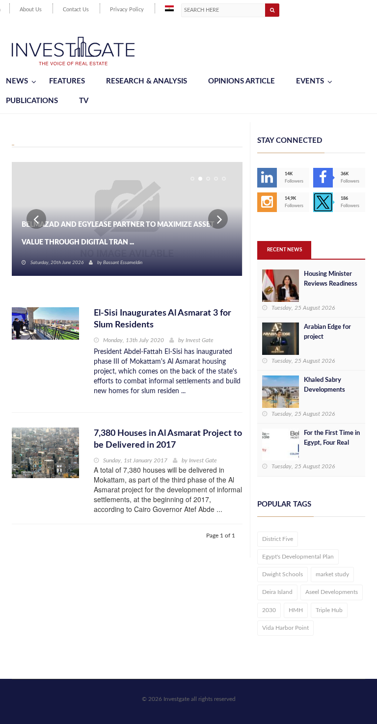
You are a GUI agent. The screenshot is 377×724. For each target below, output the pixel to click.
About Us (31, 9)
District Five (277, 539)
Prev (36, 219)
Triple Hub (329, 610)
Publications (32, 101)
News (17, 81)
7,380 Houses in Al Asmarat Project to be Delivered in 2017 (168, 439)
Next (218, 219)
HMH (296, 610)
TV (83, 101)
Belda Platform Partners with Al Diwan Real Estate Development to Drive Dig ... (120, 233)
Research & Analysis (146, 81)
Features (67, 81)
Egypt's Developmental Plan (298, 557)
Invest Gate (200, 340)
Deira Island (277, 592)
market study (332, 574)
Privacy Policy (127, 9)
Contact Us (76, 9)
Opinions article (241, 81)
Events (310, 81)
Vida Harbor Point (285, 628)
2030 (269, 610)
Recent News (284, 249)
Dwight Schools (282, 574)
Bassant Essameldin (122, 262)
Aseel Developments (331, 592)
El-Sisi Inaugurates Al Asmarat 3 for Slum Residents (162, 319)
